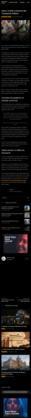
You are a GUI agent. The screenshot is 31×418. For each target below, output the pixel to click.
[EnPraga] (4, 191)
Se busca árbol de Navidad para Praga (9, 221)
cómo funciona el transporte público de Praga (13, 180)
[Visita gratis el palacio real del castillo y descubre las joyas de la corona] (27, 215)
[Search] (28, 198)
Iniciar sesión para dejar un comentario (15, 392)
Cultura (3, 376)
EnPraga (11, 189)
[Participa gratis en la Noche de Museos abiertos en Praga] (15, 362)
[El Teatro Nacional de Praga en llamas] (15, 339)
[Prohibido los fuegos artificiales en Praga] (27, 228)
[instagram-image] (6, 266)
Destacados (4, 16)
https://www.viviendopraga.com (16, 191)
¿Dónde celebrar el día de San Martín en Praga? (7, 300)
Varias (9, 16)
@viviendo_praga (10, 257)
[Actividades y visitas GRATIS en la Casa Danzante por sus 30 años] (27, 208)
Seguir (27, 258)
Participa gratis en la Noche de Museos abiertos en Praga (13, 373)
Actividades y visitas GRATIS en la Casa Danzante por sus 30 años (10, 207)
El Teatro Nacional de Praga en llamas (13, 349)
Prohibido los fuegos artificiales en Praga (10, 228)
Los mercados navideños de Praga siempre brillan (24, 300)
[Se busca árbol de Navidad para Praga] (27, 221)
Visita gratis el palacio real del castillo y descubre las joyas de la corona (12, 214)
